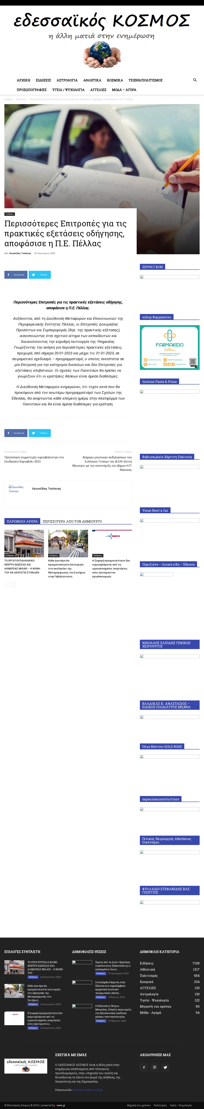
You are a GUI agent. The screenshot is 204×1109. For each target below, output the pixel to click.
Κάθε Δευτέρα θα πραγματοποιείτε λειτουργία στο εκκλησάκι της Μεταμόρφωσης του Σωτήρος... (43, 993)
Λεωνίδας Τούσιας (20, 253)
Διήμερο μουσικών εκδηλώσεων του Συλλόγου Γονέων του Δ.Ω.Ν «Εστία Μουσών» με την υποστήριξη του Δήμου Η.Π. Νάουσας (102, 464)
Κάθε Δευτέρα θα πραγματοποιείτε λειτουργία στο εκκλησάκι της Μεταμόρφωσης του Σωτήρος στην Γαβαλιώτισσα (66, 568)
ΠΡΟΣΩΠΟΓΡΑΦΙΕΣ (32, 90)
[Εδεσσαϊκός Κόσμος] (102, 40)
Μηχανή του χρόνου (139, 1105)
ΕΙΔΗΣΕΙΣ (43, 80)
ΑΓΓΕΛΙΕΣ (98, 90)
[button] (195, 80)
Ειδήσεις (21, 99)
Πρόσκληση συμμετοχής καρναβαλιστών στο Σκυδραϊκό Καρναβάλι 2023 (34, 459)
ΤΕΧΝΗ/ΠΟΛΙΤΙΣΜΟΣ (146, 80)
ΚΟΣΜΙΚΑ (115, 80)
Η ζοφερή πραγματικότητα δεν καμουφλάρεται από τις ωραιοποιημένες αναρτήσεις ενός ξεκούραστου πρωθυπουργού (111, 568)
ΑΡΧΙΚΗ (23, 80)
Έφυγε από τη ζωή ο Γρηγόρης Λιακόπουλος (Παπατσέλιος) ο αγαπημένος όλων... (113, 965)
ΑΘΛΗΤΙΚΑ (92, 80)
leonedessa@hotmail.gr (88, 1090)
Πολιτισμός (160, 1105)
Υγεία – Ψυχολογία (181, 1105)
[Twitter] (197, 3)
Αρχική (8, 99)
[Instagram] (190, 3)
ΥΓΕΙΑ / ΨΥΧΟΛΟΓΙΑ (68, 90)
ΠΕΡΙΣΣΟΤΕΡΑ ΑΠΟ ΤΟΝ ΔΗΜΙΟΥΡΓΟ (72, 521)
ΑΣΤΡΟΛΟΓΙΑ (67, 80)
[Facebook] (183, 3)
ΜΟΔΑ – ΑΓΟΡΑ (124, 90)
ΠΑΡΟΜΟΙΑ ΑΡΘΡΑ (22, 521)
